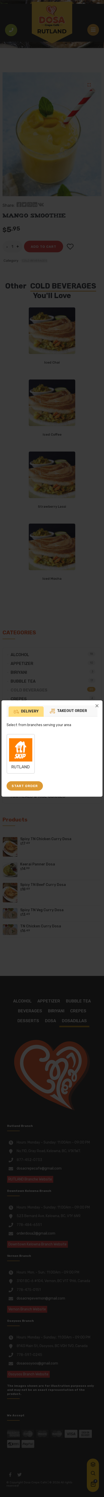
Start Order (25, 786)
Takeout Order (72, 711)
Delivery (30, 711)
